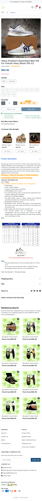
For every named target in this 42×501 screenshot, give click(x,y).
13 (3, 94)
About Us (4, 433)
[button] (3, 12)
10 (26, 90)
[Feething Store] (3, 7)
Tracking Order (5, 443)
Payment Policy (26, 436)
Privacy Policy (26, 433)
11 (32, 90)
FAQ (2, 284)
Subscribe (36, 460)
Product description (9, 159)
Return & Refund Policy (29, 440)
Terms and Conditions (28, 447)
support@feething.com (10, 473)
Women (12, 81)
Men (4, 81)
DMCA (3, 440)
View (8, 151)
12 (37, 90)
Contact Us (4, 436)
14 (8, 94)
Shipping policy (7, 279)
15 (14, 94)
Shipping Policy (26, 443)
